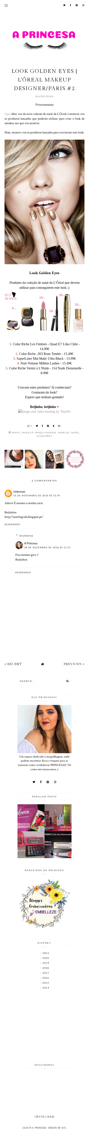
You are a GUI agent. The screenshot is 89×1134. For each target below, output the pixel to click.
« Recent (13, 664)
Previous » (74, 664)
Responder (12, 524)
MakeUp (27, 432)
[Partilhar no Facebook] (42, 426)
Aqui (8, 114)
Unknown (19, 491)
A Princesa (30, 543)
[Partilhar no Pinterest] (48, 426)
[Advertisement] (44, 1026)
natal (75, 432)
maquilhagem (45, 432)
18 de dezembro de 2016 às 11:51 (47, 547)
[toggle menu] (6, 5)
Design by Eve (57, 1127)
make (16, 432)
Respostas (26, 536)
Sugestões (44, 436)
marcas (64, 432)
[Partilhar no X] (37, 426)
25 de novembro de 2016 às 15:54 (36, 495)
